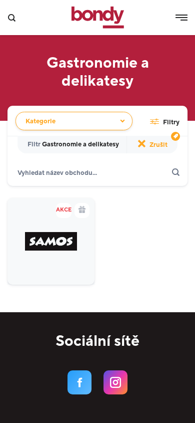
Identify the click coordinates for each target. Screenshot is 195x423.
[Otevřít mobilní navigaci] (182, 18)
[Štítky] (175, 136)
